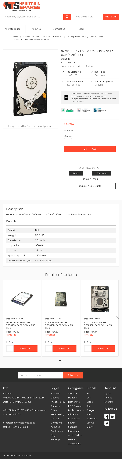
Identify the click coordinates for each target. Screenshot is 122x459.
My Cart (108, 401)
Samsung (92, 418)
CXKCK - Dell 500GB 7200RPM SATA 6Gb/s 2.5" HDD (98, 325)
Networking (74, 401)
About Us (37, 28)
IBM (88, 406)
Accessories (74, 443)
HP (88, 393)
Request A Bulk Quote (90, 185)
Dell (88, 397)
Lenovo (90, 422)
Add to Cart (111, 16)
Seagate (91, 410)
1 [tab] (60, 360)
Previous (4, 318)
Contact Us (59, 28)
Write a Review (85, 66)
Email (75, 173)
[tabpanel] (22, 318)
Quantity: (68, 136)
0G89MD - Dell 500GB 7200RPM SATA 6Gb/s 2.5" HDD (20, 325)
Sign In (107, 393)
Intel (89, 414)
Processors (74, 431)
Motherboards (76, 410)
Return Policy (57, 414)
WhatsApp (102, 173)
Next (117, 318)
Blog (81, 28)
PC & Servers (75, 406)
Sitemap (55, 439)
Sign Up (108, 397)
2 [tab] (62, 360)
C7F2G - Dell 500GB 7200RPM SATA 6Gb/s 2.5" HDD (59, 325)
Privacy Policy (58, 401)
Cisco (90, 401)
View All (90, 426)
